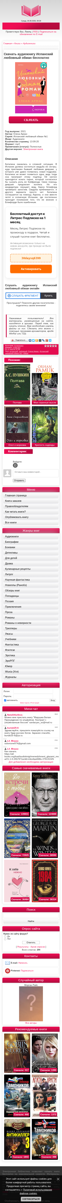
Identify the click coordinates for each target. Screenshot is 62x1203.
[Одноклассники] (36, 340)
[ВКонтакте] (30, 340)
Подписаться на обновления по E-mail (38, 32)
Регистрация (35, 703)
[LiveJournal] (43, 340)
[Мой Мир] (40, 340)
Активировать (31, 269)
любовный (23, 351)
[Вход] (15, 465)
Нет (9, 939)
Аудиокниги (18, 346)
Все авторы (31, 1023)
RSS (35, 31)
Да (8, 936)
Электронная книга (33, 149)
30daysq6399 (31, 257)
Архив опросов (38, 947)
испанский (14, 351)
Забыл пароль (24, 703)
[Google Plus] (46, 340)
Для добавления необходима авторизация (31, 762)
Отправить (19, 480)
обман (25, 353)
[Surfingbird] (50, 340)
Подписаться (27, 970)
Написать (23, 963)
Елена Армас (33, 351)
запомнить (12, 700)
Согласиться (31, 1199)
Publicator (17, 347)
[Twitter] (33, 340)
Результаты (22, 947)
